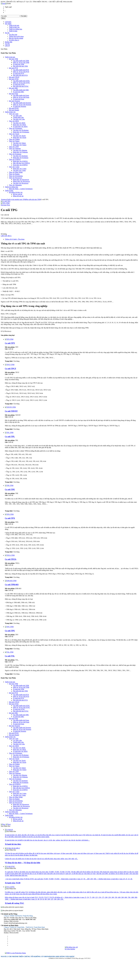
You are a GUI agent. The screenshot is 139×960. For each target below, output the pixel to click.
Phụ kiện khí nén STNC (21, 86)
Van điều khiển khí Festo (21, 95)
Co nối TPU (10, 631)
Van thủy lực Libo (19, 119)
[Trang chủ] (3, 3)
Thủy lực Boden (14, 174)
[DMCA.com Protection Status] (71, 953)
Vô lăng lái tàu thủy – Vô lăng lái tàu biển (22, 863)
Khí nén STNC (14, 79)
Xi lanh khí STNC (19, 84)
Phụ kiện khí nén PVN (20, 75)
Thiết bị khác (13, 31)
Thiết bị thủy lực (14, 27)
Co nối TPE (10, 489)
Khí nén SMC (13, 88)
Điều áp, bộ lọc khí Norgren (22, 104)
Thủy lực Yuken (14, 141)
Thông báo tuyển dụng (16, 36)
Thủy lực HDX (14, 121)
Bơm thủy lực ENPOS (20, 161)
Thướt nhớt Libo (18, 117)
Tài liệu (7, 44)
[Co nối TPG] (5, 203)
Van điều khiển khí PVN (21, 70)
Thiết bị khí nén (14, 25)
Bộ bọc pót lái (17, 194)
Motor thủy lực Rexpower (21, 181)
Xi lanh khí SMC (18, 92)
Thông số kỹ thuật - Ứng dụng (14, 239)
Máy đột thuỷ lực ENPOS (21, 163)
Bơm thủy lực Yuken (19, 145)
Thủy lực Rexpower (15, 178)
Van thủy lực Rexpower (20, 183)
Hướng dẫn (8, 42)
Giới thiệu (8, 22)
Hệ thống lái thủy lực (16, 192)
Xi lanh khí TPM (18, 64)
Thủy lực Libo (13, 114)
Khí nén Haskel (14, 110)
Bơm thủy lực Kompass (20, 157)
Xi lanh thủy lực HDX (20, 126)
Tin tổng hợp (13, 34)
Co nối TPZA (10, 559)
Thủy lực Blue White (16, 172)
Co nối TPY (10, 343)
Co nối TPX (10, 518)
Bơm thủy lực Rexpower (21, 179)
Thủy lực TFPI (14, 147)
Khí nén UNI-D (14, 77)
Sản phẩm (8, 23)
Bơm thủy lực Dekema (20, 152)
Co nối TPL (10, 436)
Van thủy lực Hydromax (21, 130)
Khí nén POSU (14, 108)
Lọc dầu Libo (17, 115)
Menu (3, 18)
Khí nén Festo (13, 93)
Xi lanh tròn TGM (12, 883)
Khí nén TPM (13, 59)
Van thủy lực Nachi (19, 136)
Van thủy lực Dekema (20, 150)
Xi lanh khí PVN (18, 73)
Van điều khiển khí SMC (21, 90)
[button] (4, 205)
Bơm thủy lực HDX (19, 125)
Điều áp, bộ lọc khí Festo (21, 97)
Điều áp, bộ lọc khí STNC (21, 83)
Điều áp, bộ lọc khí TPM (21, 62)
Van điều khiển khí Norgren (22, 103)
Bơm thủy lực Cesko (19, 168)
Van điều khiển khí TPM (21, 61)
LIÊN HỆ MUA (6, 236)
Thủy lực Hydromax (15, 128)
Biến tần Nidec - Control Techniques (21, 189)
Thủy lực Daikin (14, 139)
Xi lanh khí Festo (18, 99)
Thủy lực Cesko (14, 167)
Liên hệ (7, 45)
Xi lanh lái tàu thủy (13, 844)
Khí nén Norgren (14, 101)
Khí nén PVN (13, 68)
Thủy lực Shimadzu (15, 185)
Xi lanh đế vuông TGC (14, 903)
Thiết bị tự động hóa (15, 29)
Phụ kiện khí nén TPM (20, 66)
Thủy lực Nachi (14, 134)
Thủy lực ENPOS (15, 159)
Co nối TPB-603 (12, 584)
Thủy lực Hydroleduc (16, 176)
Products (4, 199)
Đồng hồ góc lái (18, 196)
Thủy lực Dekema (15, 148)
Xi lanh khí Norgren (19, 106)
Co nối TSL (10, 656)
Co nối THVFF (11, 411)
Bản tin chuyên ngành (16, 38)
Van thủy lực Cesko (19, 170)
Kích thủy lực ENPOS (20, 165)
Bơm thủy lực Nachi (19, 137)
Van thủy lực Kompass (20, 156)
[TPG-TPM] (5, 201)
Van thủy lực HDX (19, 123)
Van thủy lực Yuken (19, 143)
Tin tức (7, 33)
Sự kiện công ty (14, 40)
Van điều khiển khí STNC (21, 81)
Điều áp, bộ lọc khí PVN (21, 72)
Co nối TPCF (10, 368)
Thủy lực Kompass (15, 154)
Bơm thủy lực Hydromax (21, 132)
